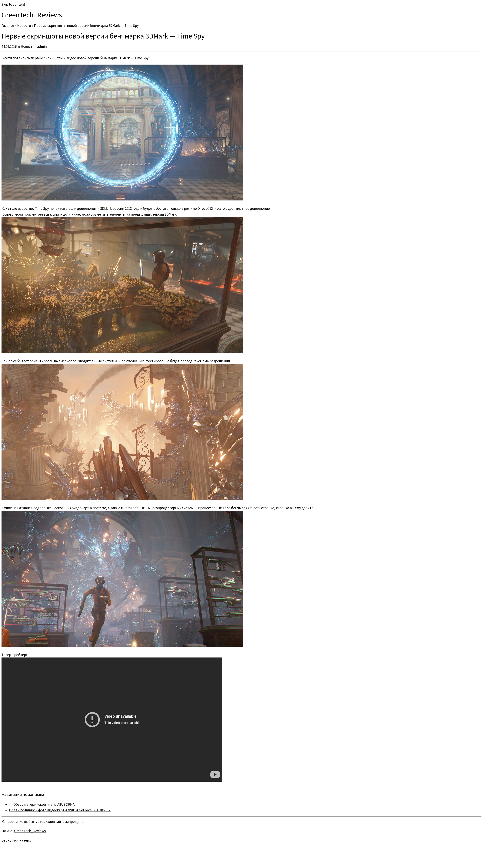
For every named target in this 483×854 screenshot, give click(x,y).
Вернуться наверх (16, 840)
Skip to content (13, 4)
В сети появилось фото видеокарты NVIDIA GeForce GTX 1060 (60, 810)
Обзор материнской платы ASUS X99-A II (43, 804)
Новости (24, 25)
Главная (8, 25)
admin (42, 46)
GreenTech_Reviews (32, 14)
